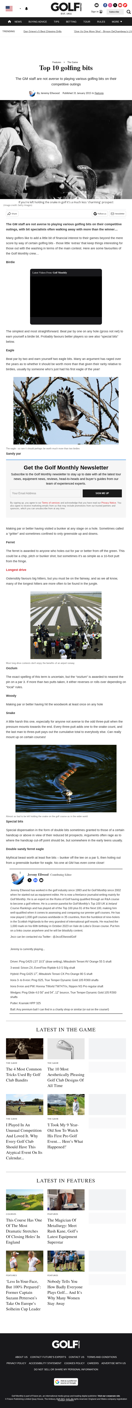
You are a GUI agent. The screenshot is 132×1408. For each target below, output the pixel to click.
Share (14, 214)
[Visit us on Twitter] (115, 5)
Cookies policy (74, 1363)
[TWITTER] (30, 880)
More (116, 21)
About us (21, 1357)
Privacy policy (16, 1363)
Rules (101, 21)
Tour (86, 21)
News (18, 21)
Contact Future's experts (48, 1357)
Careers (93, 1363)
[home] (9, 22)
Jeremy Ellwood (50, 93)
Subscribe (114, 12)
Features (56, 62)
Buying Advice (38, 21)
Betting (71, 21)
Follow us (102, 214)
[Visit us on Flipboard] (125, 5)
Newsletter (119, 214)
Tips (56, 21)
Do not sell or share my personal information (66, 1369)
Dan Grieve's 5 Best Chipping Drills (43, 31)
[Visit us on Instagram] (110, 5)
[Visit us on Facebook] (105, 5)
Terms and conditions (102, 1357)
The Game (72, 62)
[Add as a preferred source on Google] (66, 1382)
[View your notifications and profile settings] (26, 8)
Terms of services (51, 502)
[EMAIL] (42, 880)
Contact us (76, 1357)
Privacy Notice (108, 502)
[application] (66, 296)
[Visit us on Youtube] (120, 5)
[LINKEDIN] (36, 880)
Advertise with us (113, 1363)
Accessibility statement (45, 1363)
